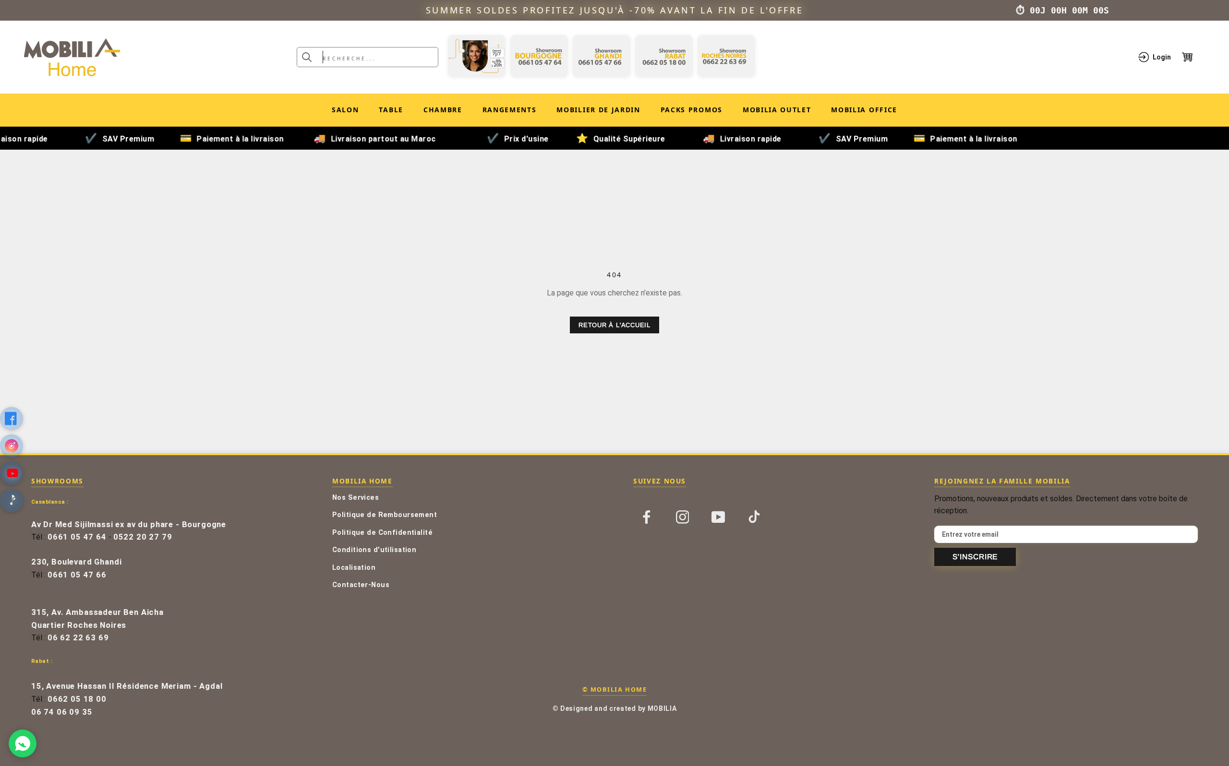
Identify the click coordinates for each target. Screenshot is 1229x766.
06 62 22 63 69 (78, 637)
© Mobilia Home (614, 689)
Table (391, 109)
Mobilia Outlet (777, 111)
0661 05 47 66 (77, 574)
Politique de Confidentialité (382, 533)
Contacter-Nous (360, 585)
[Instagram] (682, 517)
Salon (345, 109)
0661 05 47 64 (77, 537)
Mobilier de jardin (598, 111)
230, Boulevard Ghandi (76, 561)
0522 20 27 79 (142, 537)
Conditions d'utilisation (374, 550)
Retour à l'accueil (614, 325)
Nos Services (355, 498)
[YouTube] (718, 517)
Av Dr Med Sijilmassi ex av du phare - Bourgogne (128, 524)
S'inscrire (975, 557)
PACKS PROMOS (692, 111)
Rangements (509, 109)
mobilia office (864, 111)
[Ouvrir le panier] (1193, 57)
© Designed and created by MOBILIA (615, 708)
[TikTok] (754, 517)
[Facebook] (646, 517)
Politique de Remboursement (384, 515)
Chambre (442, 109)
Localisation (353, 568)
